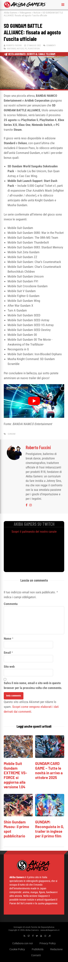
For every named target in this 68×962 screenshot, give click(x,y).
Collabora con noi (22, 943)
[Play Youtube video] (34, 401)
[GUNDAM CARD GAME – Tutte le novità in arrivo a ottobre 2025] (49, 757)
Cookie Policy (17, 949)
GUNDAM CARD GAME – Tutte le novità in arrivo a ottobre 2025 (49, 770)
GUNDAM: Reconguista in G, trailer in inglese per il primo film (49, 829)
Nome (7, 638)
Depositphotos (47, 927)
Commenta (11, 604)
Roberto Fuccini (14, 45)
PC (26, 48)
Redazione (56, 949)
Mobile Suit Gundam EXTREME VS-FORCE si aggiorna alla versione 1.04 (15, 775)
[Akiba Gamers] (25, 7)
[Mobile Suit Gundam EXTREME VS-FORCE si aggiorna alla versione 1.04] (18, 757)
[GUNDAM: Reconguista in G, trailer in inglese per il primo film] (49, 815)
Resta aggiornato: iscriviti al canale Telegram (31, 54)
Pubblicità (37, 949)
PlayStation (34, 48)
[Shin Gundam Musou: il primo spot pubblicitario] (18, 815)
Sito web (9, 666)
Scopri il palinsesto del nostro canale (34, 531)
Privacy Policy (47, 943)
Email (7, 652)
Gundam (11, 434)
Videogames (25, 12)
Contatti (36, 955)
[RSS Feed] (24, 936)
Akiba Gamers (10, 12)
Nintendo (11, 48)
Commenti (51, 45)
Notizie (36, 12)
